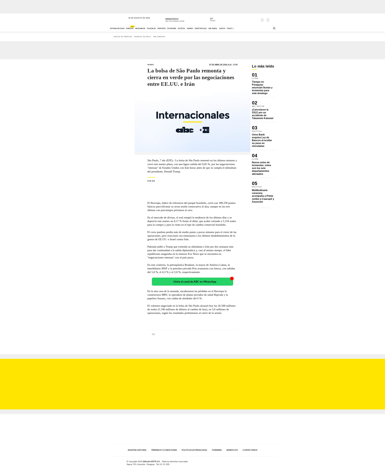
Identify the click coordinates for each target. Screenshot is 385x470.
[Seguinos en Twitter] (247, 19)
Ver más (264, 85)
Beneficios (232, 450)
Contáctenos (250, 450)
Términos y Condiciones (164, 450)
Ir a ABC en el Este (136, 21)
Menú (273, 19)
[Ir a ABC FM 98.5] (265, 28)
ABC (118, 19)
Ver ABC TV (180, 20)
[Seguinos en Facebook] (242, 19)
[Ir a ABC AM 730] (253, 28)
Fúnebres (217, 450)
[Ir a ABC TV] (245, 28)
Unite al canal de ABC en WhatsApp (194, 281)
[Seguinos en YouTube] (251, 19)
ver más (211, 20)
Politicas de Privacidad (194, 450)
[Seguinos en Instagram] (256, 19)
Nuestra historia (137, 450)
